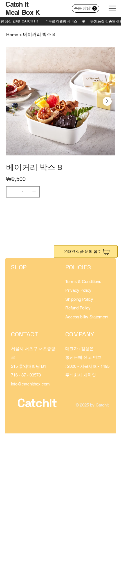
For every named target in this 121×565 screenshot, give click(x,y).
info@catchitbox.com (30, 384)
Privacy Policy (78, 290)
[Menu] (112, 8)
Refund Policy (78, 308)
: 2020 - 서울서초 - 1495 (87, 366)
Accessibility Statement (86, 316)
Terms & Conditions (83, 281)
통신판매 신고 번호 (83, 357)
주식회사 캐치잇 (80, 375)
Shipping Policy (79, 299)
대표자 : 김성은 (79, 348)
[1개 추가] (34, 191)
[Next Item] (107, 101)
